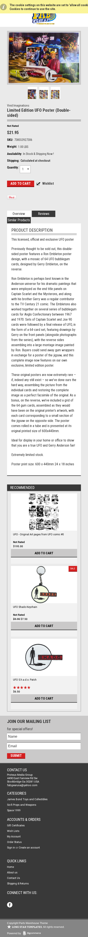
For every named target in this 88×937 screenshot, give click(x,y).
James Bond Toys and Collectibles (27, 799)
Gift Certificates (16, 825)
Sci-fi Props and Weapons (21, 804)
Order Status (14, 842)
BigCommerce (33, 933)
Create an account (29, 847)
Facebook (10, 905)
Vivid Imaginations (18, 105)
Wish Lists (13, 831)
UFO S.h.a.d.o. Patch (25, 679)
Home (10, 867)
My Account (14, 836)
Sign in (11, 847)
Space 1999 (14, 810)
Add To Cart (44, 553)
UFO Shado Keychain (25, 607)
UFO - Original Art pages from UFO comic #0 (38, 534)
